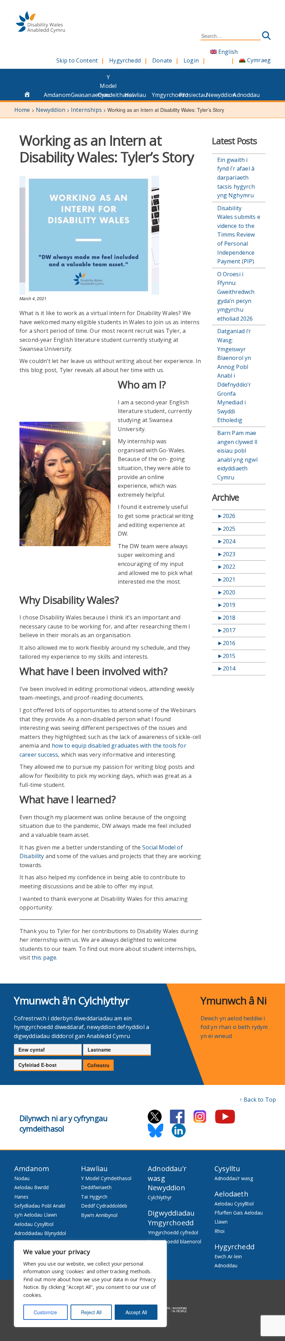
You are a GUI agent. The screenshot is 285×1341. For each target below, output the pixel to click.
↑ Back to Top (257, 1099)
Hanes (21, 1196)
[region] (90, 1283)
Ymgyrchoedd (163, 95)
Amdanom (55, 95)
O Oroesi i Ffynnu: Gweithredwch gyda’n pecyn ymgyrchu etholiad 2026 (236, 296)
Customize (45, 1312)
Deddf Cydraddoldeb (104, 1205)
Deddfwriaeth (96, 1187)
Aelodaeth (231, 1194)
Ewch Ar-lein (228, 1256)
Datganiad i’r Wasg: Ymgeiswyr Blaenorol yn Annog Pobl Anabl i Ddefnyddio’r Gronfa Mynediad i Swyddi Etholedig (234, 375)
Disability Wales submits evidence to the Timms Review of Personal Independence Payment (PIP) (238, 234)
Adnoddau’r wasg (233, 1178)
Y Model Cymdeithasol (109, 86)
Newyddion (217, 95)
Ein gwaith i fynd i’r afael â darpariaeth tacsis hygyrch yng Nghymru (236, 177)
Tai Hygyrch (94, 1196)
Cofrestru (98, 1065)
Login (191, 60)
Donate (162, 60)
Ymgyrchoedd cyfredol (173, 1232)
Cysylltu (227, 1168)
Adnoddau (244, 95)
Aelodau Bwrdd (31, 1187)
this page (44, 957)
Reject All (91, 1312)
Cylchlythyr (160, 1197)
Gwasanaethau (82, 95)
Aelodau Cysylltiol (34, 1224)
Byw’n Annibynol (99, 1215)
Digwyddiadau (171, 1213)
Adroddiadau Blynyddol (40, 1233)
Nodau (22, 1178)
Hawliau (135, 95)
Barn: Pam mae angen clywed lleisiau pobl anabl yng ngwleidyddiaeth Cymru (237, 455)
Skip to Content (77, 60)
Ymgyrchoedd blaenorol (174, 1241)
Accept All (136, 1312)
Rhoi (219, 1231)
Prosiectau (190, 95)
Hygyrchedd (125, 60)
